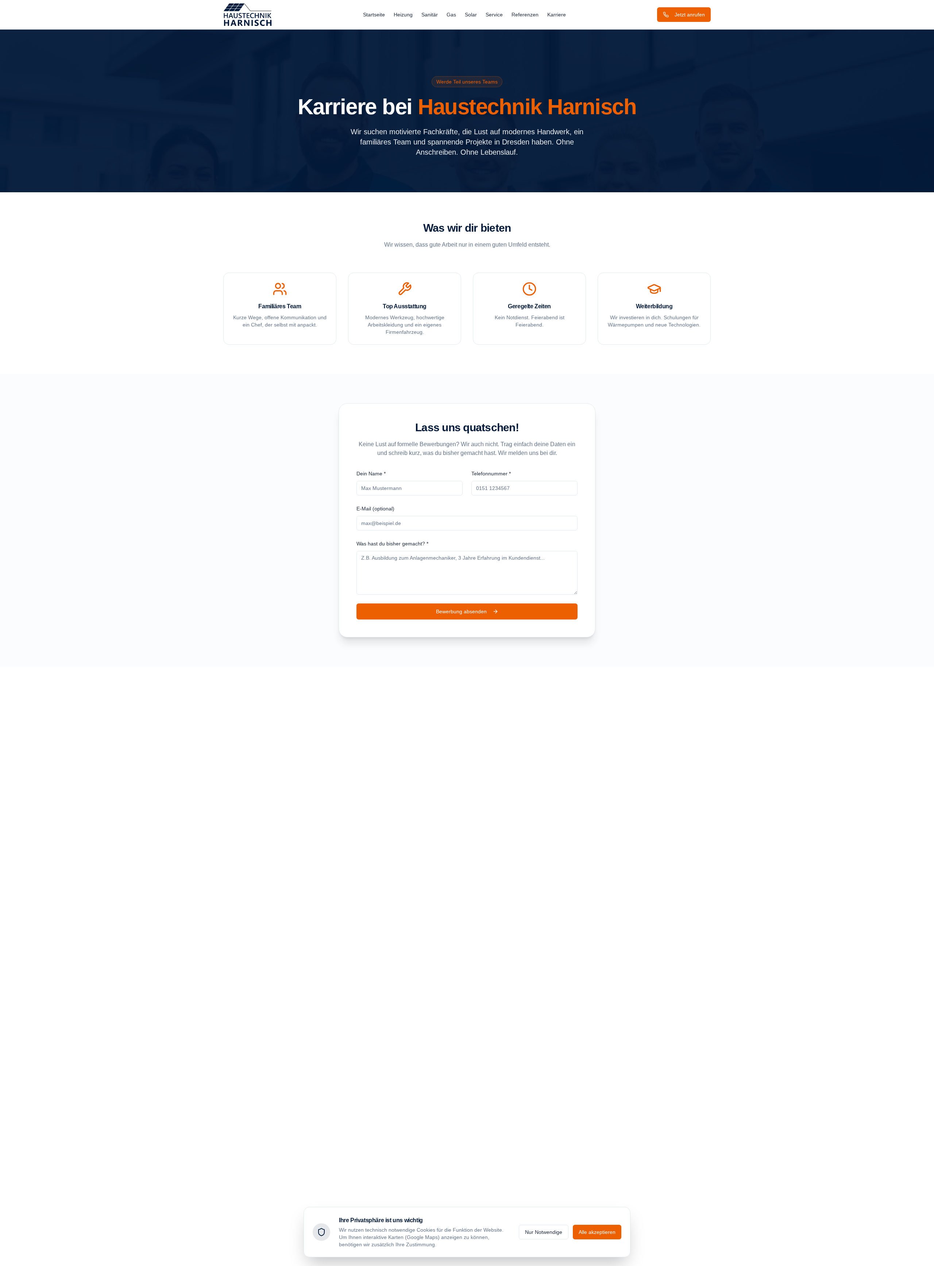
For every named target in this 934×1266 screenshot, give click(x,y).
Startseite (374, 15)
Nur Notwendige (543, 1232)
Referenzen (525, 15)
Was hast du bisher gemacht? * (392, 544)
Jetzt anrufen (690, 15)
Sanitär (429, 15)
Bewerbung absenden (461, 611)
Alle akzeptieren (597, 1232)
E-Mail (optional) (375, 509)
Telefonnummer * (491, 473)
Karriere (556, 15)
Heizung (403, 15)
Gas (451, 15)
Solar (471, 15)
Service (494, 15)
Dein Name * (371, 473)
